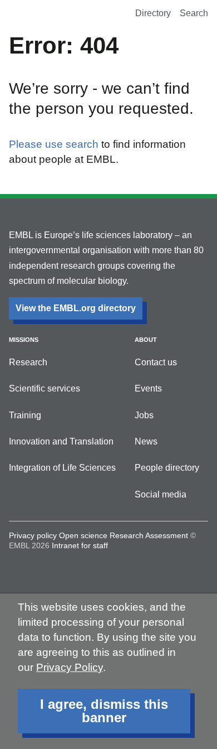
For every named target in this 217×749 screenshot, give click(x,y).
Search (194, 13)
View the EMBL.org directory (76, 308)
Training (25, 415)
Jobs (144, 415)
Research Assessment (149, 535)
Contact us (156, 362)
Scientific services (44, 388)
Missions (23, 339)
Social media (160, 494)
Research (28, 362)
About (146, 339)
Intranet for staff (80, 545)
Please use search (53, 144)
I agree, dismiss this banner (104, 711)
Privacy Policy (69, 667)
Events (148, 388)
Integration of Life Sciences (62, 467)
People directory (167, 467)
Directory (153, 13)
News (146, 441)
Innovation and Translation (61, 441)
